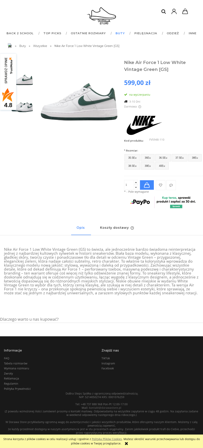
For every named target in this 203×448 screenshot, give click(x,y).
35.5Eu (132, 157)
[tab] (81, 229)
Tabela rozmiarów (15, 363)
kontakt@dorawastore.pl (105, 408)
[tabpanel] (101, 271)
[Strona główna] (101, 16)
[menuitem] (20, 33)
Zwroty (8, 373)
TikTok (106, 358)
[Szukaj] (163, 11)
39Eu (148, 165)
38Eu (195, 157)
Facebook (108, 368)
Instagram (108, 363)
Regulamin (11, 383)
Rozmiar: (131, 150)
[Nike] (144, 124)
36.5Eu (163, 157)
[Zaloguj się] (174, 13)
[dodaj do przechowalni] (160, 185)
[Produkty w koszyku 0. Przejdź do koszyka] (186, 12)
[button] (171, 185)
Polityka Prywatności (17, 389)
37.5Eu (179, 157)
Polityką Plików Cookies (107, 439)
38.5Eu (132, 165)
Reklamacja (11, 378)
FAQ (6, 358)
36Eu (148, 157)
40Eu (162, 165)
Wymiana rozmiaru (16, 368)
